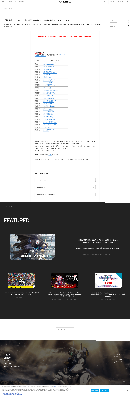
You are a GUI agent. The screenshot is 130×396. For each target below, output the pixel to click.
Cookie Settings (94, 390)
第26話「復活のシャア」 (48, 103)
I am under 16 (104, 390)
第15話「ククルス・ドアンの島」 (50, 85)
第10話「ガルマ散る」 (47, 77)
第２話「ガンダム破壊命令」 (49, 64)
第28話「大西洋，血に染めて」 (49, 106)
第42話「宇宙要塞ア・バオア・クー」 (50, 129)
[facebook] (128, 25)
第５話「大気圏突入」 (47, 69)
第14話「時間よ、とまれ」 (48, 84)
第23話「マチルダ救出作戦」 (49, 98)
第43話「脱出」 (46, 131)
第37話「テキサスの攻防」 (48, 121)
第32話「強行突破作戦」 (48, 113)
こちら (50, 155)
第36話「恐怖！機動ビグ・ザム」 (50, 119)
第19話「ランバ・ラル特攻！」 (49, 92)
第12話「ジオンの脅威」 (48, 81)
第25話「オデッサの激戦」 (48, 101)
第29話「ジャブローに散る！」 (49, 108)
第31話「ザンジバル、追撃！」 (49, 111)
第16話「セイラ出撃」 (47, 87)
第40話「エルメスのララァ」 (49, 126)
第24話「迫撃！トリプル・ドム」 (50, 100)
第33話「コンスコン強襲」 (48, 114)
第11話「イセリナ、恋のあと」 (49, 79)
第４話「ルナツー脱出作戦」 (49, 68)
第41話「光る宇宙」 (47, 127)
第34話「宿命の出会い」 (48, 116)
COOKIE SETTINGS (120, 362)
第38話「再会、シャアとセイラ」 (50, 122)
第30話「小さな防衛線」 (48, 110)
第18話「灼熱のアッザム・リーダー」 (50, 90)
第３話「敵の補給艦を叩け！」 (49, 66)
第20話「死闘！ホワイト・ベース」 (50, 93)
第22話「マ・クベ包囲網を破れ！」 (50, 97)
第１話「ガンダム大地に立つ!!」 (49, 62)
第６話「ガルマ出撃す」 (48, 71)
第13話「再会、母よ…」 (48, 82)
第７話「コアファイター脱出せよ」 (50, 72)
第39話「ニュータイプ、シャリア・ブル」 (51, 124)
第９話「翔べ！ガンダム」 (48, 76)
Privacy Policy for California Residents (10, 393)
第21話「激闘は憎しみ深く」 (49, 95)
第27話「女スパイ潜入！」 (48, 105)
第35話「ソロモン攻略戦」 (48, 118)
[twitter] (128, 23)
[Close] (127, 390)
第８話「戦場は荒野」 (47, 74)
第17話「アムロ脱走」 (47, 89)
